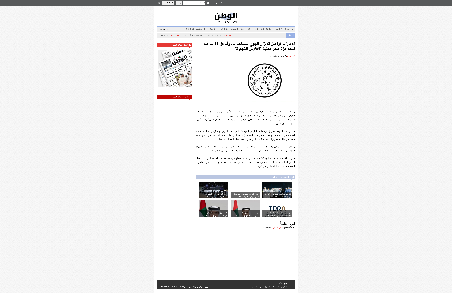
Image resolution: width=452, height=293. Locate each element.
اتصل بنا (267, 286)
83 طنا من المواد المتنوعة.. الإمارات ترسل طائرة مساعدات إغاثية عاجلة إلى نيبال (278, 196)
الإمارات (277, 29)
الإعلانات (188, 29)
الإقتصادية (265, 29)
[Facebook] (221, 3)
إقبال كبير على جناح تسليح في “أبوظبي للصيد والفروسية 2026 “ (215, 195)
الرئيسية (288, 29)
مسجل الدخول (278, 227)
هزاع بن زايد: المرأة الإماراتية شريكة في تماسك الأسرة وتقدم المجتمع (214, 214)
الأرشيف (199, 29)
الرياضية (244, 29)
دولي (254, 29)
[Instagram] (208, 3)
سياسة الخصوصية (255, 286)
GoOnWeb (174, 286)
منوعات (233, 29)
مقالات (210, 29)
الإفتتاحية (221, 29)
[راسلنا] (159, 3)
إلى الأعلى (281, 283)
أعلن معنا (275, 286)
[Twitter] (217, 3)
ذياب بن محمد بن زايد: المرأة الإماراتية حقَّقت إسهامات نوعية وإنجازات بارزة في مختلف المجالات (246, 215)
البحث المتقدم (168, 2)
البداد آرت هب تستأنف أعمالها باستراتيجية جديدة (220, 35)
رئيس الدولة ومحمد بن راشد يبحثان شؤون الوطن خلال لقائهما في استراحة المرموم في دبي (246, 196)
